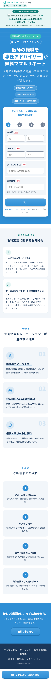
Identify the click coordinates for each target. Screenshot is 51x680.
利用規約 (8, 209)
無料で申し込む (25, 631)
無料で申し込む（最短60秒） (25, 674)
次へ (25, 202)
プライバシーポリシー (22, 209)
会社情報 (10, 659)
